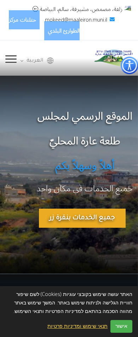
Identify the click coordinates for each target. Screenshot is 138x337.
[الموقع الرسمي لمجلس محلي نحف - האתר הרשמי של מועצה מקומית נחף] (113, 57)
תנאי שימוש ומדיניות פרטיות (77, 326)
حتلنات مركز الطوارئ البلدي (44, 25)
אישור (121, 326)
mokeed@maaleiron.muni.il (76, 20)
